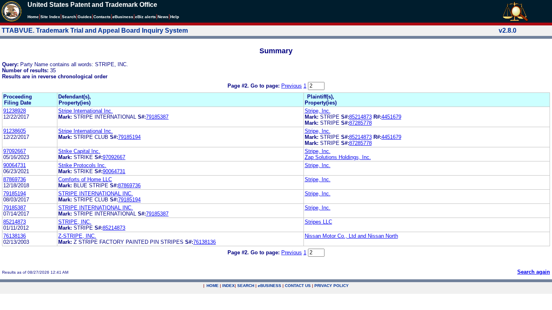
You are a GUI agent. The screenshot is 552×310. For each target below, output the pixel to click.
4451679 (391, 117)
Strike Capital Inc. (79, 151)
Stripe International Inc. (85, 111)
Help (174, 17)
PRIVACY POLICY (331, 285)
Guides (85, 17)
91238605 (14, 131)
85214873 (360, 117)
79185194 (129, 137)
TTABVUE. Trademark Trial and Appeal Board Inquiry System (95, 30)
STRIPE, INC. (74, 222)
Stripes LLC (318, 222)
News (163, 17)
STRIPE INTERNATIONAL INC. (95, 194)
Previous (291, 86)
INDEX (228, 285)
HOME (212, 285)
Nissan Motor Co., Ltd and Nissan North (351, 236)
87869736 (14, 179)
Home (33, 17)
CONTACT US (298, 285)
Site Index (50, 17)
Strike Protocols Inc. (82, 165)
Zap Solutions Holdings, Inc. (338, 157)
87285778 (360, 123)
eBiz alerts (145, 17)
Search (69, 17)
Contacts (102, 17)
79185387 (157, 117)
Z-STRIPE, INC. (77, 236)
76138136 (14, 236)
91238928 (14, 111)
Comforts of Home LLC (85, 179)
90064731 (14, 165)
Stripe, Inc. (318, 111)
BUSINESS (269, 285)
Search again (533, 272)
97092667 (14, 151)
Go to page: (266, 86)
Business (122, 17)
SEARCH (245, 285)
